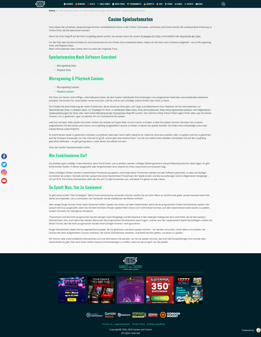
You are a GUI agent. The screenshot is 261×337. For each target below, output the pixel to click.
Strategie (96, 109)
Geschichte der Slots (190, 36)
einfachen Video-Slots (126, 109)
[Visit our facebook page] (4, 156)
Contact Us (107, 324)
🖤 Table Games (103, 3)
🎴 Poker (168, 3)
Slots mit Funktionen (148, 109)
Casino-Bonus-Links (59, 128)
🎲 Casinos (68, 3)
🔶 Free (159, 3)
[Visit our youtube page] (4, 181)
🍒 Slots (91, 3)
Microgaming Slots (66, 65)
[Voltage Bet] (71, 302)
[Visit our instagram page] (4, 173)
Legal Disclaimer (122, 324)
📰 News (198, 3)
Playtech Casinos (65, 91)
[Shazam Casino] (130, 302)
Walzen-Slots (80, 109)
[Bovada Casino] (101, 302)
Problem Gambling (156, 324)
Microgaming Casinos (68, 87)
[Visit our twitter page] (4, 164)
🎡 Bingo (178, 3)
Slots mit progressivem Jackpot (176, 109)
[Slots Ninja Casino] (159, 302)
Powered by (248, 330)
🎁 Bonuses (80, 3)
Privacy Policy (138, 324)
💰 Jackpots (148, 3)
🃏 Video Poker (118, 3)
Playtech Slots (64, 69)
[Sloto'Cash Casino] (189, 302)
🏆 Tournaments (134, 3)
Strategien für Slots (151, 36)
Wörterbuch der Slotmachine (111, 113)
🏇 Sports (188, 3)
